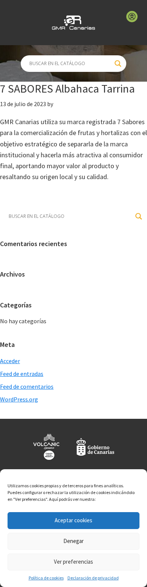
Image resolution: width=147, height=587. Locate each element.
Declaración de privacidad (93, 578)
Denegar (73, 540)
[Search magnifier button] (118, 63)
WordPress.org (19, 399)
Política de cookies (46, 578)
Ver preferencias (73, 561)
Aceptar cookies (73, 520)
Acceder (10, 361)
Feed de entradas (21, 373)
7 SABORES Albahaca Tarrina (67, 88)
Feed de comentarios (27, 386)
